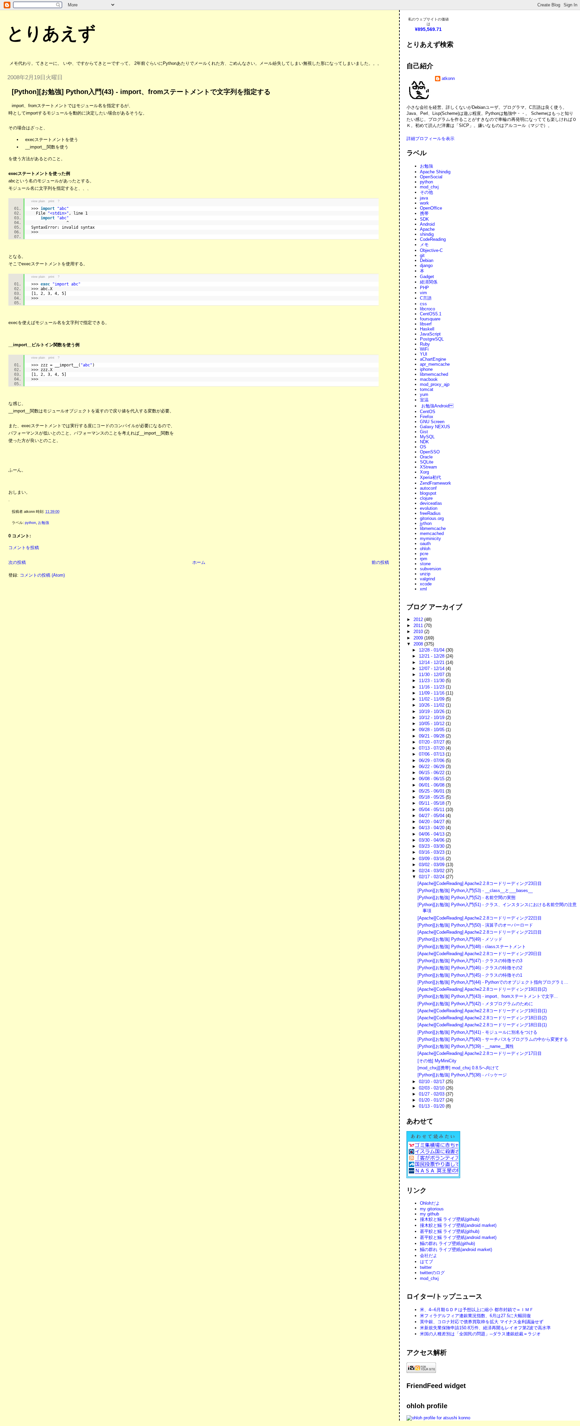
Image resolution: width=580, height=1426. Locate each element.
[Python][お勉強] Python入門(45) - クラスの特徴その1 (470, 975)
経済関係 (428, 281)
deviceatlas (431, 503)
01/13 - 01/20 (432, 1106)
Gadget (427, 276)
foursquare (430, 318)
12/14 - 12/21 (432, 662)
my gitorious (432, 1208)
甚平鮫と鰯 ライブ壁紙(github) (449, 1231)
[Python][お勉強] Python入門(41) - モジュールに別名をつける (477, 1032)
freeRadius (430, 513)
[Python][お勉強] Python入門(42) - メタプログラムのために (475, 1003)
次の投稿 (17, 562)
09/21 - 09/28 (432, 736)
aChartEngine (433, 359)
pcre (424, 553)
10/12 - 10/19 (432, 717)
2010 (419, 631)
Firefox (426, 416)
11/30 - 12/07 (432, 674)
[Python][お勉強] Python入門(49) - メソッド (460, 939)
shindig (427, 234)
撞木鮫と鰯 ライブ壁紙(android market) (458, 1225)
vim (423, 292)
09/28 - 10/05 (432, 729)
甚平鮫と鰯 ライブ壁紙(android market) (458, 1237)
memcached (432, 533)
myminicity (430, 538)
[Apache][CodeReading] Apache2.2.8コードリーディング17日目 (480, 1053)
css (423, 303)
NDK (424, 441)
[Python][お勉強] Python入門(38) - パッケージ (462, 1074)
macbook (429, 379)
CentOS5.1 (430, 313)
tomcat (426, 389)
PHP (424, 287)
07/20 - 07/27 (432, 742)
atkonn (448, 78)
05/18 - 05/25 (432, 797)
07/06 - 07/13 (432, 754)
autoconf (428, 488)
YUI (423, 354)
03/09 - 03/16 (432, 858)
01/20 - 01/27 (432, 1100)
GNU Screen (432, 421)
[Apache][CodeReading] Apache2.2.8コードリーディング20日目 (480, 953)
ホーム (198, 562)
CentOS (427, 411)
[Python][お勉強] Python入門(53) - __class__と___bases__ (475, 890)
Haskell (427, 328)
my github (429, 1213)
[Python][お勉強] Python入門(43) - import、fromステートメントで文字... (488, 996)
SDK (424, 219)
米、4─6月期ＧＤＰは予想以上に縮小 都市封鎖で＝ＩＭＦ (477, 1309)
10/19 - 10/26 (432, 711)
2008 (419, 644)
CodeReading (433, 239)
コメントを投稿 (23, 547)
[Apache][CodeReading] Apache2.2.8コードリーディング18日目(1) (482, 1024)
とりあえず (51, 33)
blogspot (428, 493)
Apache (427, 229)
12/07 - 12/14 (432, 668)
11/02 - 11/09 (432, 699)
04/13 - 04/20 (432, 827)
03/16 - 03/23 (432, 852)
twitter (426, 1267)
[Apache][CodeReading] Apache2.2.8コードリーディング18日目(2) (482, 1017)
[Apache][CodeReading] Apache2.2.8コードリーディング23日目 (480, 883)
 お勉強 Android (436, 405)
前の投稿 (380, 562)
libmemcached (434, 374)
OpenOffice (431, 208)
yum (424, 394)
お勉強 (43, 523)
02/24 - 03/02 (432, 870)
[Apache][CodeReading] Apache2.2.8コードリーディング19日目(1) (482, 1010)
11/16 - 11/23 (432, 686)
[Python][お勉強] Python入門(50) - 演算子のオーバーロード (475, 925)
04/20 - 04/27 (432, 821)
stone (425, 563)
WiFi (424, 349)
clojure (426, 498)
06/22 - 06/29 (432, 766)
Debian (426, 260)
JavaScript (430, 334)
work (424, 203)
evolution (428, 508)
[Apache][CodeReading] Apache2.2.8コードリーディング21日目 (480, 932)
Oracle (426, 456)
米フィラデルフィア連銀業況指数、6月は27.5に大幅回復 (475, 1315)
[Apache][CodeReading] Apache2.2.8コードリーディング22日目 (480, 918)
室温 (424, 399)
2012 (419, 619)
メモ (424, 244)
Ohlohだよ (430, 1203)
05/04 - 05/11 (432, 809)
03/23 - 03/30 (432, 846)
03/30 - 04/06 (432, 840)
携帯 (424, 213)
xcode (426, 583)
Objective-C (431, 250)
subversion (430, 568)
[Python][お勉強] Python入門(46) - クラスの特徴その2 (470, 967)
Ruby (425, 344)
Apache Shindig (435, 171)
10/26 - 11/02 (432, 705)
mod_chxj (429, 186)
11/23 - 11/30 (432, 680)
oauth (425, 543)
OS (423, 446)
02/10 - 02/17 (432, 1081)
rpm (423, 558)
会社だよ (428, 1255)
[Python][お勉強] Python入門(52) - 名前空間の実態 (467, 897)
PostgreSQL (432, 339)
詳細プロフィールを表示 (430, 138)
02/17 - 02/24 (432, 876)
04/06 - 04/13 (432, 834)
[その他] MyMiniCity (437, 1060)
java (424, 197)
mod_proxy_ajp (434, 384)
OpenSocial (431, 176)
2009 (419, 637)
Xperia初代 (430, 477)
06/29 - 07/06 (432, 760)
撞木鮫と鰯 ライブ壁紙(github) (449, 1219)
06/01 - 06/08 (432, 785)
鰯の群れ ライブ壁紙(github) (447, 1243)
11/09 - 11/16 (432, 693)
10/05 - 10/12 (432, 723)
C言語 (426, 298)
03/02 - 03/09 (432, 864)
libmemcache (433, 528)
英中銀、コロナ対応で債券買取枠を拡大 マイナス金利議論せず (481, 1321)
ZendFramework (435, 483)
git (422, 255)
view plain (38, 201)
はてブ (426, 1261)
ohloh (425, 548)
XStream (428, 467)
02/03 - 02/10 (432, 1087)
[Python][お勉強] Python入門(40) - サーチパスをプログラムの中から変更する (493, 1039)
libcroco (427, 308)
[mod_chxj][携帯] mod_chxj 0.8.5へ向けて (458, 1067)
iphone (426, 369)
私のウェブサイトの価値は (428, 21)
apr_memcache (435, 364)
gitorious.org (432, 518)
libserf (426, 323)
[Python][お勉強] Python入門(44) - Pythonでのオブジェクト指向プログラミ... (493, 982)
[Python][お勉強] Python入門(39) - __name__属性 (466, 1046)
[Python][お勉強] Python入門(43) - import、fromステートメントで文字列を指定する (141, 91)
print (51, 201)
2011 (419, 625)
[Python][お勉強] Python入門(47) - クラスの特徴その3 (470, 960)
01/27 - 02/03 (432, 1094)
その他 (426, 192)
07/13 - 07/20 (432, 748)
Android (427, 224)
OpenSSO (430, 451)
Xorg (424, 472)
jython (426, 523)
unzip (425, 573)
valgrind (427, 578)
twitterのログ (432, 1272)
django (426, 265)
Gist (424, 431)
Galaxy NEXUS (435, 426)
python (30, 523)
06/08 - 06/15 (432, 778)
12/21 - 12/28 (432, 656)
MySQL (427, 436)
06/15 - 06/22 (432, 772)
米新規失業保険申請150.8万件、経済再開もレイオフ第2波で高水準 (485, 1327)
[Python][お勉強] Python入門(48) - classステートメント (472, 946)
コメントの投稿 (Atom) (42, 575)
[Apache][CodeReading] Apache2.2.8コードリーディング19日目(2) (482, 989)
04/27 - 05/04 (432, 815)
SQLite (426, 461)
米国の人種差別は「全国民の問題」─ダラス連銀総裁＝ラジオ (480, 1333)
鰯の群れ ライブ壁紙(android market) (456, 1249)
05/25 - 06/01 (432, 791)
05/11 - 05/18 (432, 803)
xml (423, 588)
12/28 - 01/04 (432, 650)
